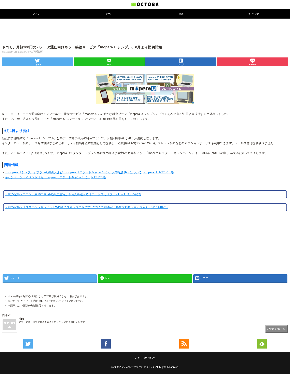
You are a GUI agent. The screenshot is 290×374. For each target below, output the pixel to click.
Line (109, 64)
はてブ (181, 64)
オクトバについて (145, 358)
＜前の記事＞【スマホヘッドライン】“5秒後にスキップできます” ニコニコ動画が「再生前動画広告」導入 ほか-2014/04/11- (86, 207)
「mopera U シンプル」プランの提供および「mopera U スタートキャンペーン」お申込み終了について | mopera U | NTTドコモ (89, 172)
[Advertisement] (145, 31)
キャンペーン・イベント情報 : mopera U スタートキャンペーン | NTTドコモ (55, 177)
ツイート (37, 64)
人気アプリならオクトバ (140, 367)
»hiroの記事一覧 (276, 328)
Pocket (252, 64)
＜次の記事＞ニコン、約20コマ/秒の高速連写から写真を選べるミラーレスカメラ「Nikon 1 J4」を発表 (73, 194)
